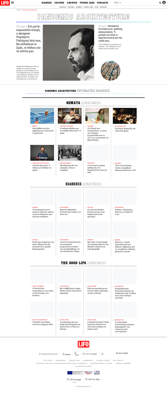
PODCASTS (102, 2)
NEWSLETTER (74, 360)
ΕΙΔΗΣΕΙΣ (47, 2)
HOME (19, 10)
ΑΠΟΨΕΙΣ (72, 2)
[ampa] (67, 353)
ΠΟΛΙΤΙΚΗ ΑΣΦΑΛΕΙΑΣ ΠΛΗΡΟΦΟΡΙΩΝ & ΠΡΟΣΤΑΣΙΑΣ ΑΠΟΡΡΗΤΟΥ (61, 363)
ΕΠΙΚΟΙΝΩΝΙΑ (61, 360)
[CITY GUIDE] (90, 354)
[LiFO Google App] (74, 380)
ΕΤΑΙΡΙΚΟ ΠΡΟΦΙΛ (103, 360)
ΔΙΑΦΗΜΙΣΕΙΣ (88, 360)
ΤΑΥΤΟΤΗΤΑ (48, 360)
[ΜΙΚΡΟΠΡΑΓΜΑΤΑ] (49, 353)
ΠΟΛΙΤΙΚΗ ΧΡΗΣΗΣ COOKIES (101, 363)
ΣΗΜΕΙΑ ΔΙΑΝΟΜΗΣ (123, 363)
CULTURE (59, 2)
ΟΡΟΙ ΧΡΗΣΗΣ (118, 360)
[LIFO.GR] (5, 3)
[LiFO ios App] (92, 380)
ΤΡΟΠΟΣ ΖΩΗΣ (87, 2)
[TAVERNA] (106, 354)
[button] (12, 2)
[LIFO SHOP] (122, 354)
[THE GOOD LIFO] (76, 354)
